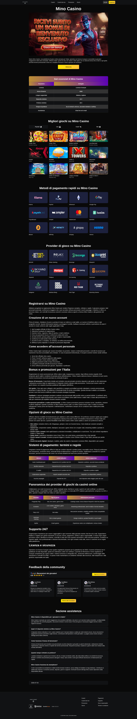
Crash (77, 126)
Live (57, 126)
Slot (97, 126)
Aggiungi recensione (99, 574)
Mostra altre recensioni (69, 600)
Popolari (37, 126)
